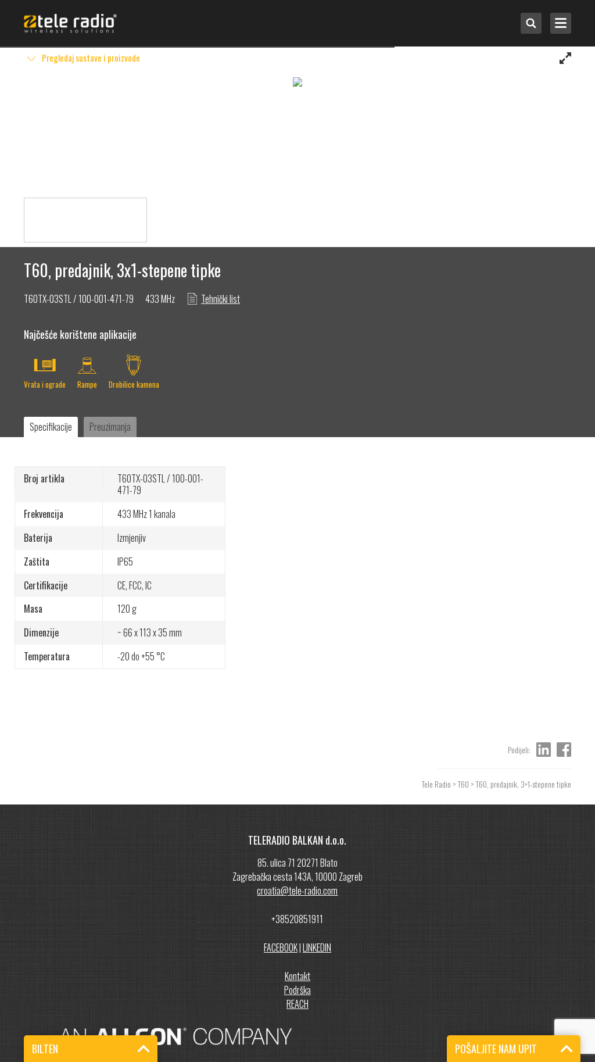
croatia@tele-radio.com (297, 890)
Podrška (297, 990)
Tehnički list (220, 299)
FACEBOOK (281, 947)
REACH (297, 1004)
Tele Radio (436, 784)
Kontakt (297, 976)
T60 (463, 784)
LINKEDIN (317, 947)
